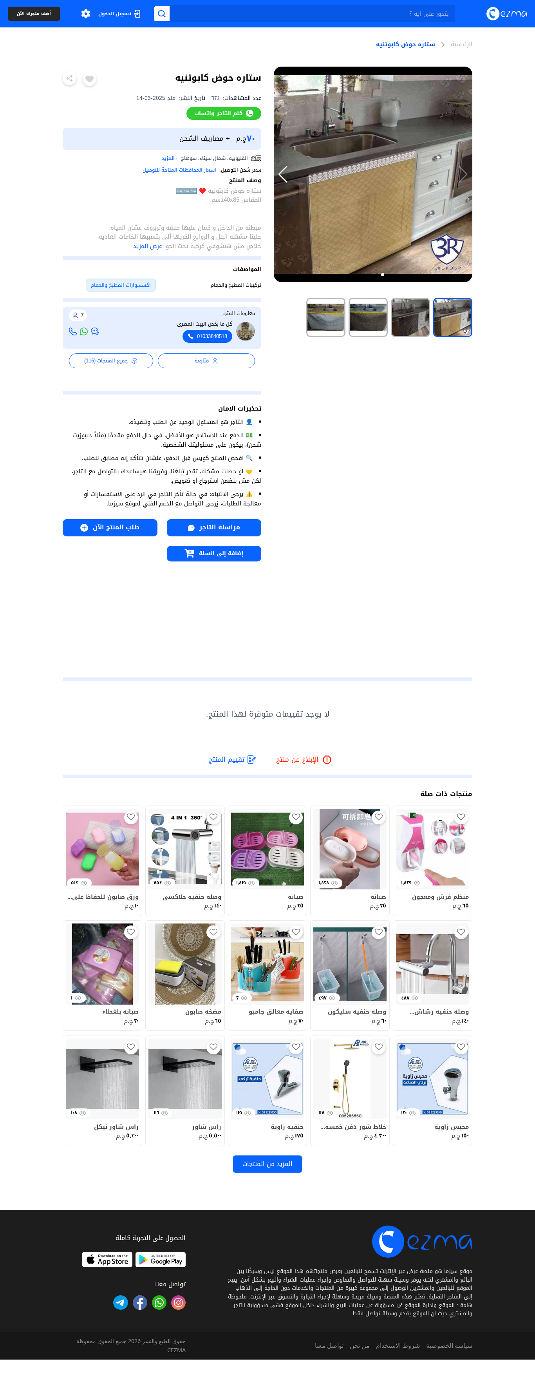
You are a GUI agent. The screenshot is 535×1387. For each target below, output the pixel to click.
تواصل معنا (329, 1345)
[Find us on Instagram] (178, 1302)
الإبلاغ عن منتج (304, 760)
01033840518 (212, 336)
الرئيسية (461, 44)
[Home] (506, 13)
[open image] (373, 174)
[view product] (452, 317)
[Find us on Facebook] (140, 1302)
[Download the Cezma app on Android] (161, 1259)
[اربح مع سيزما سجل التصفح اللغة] (85, 13)
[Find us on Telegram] (120, 1302)
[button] (85, 13)
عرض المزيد (147, 246)
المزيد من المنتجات (267, 1164)
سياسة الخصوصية (449, 1345)
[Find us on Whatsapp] (159, 1302)
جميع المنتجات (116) (106, 361)
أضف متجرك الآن (34, 14)
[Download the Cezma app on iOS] (107, 1259)
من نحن (360, 1345)
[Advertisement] (161, 616)
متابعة (202, 361)
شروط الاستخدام (398, 1345)
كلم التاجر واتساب (218, 113)
